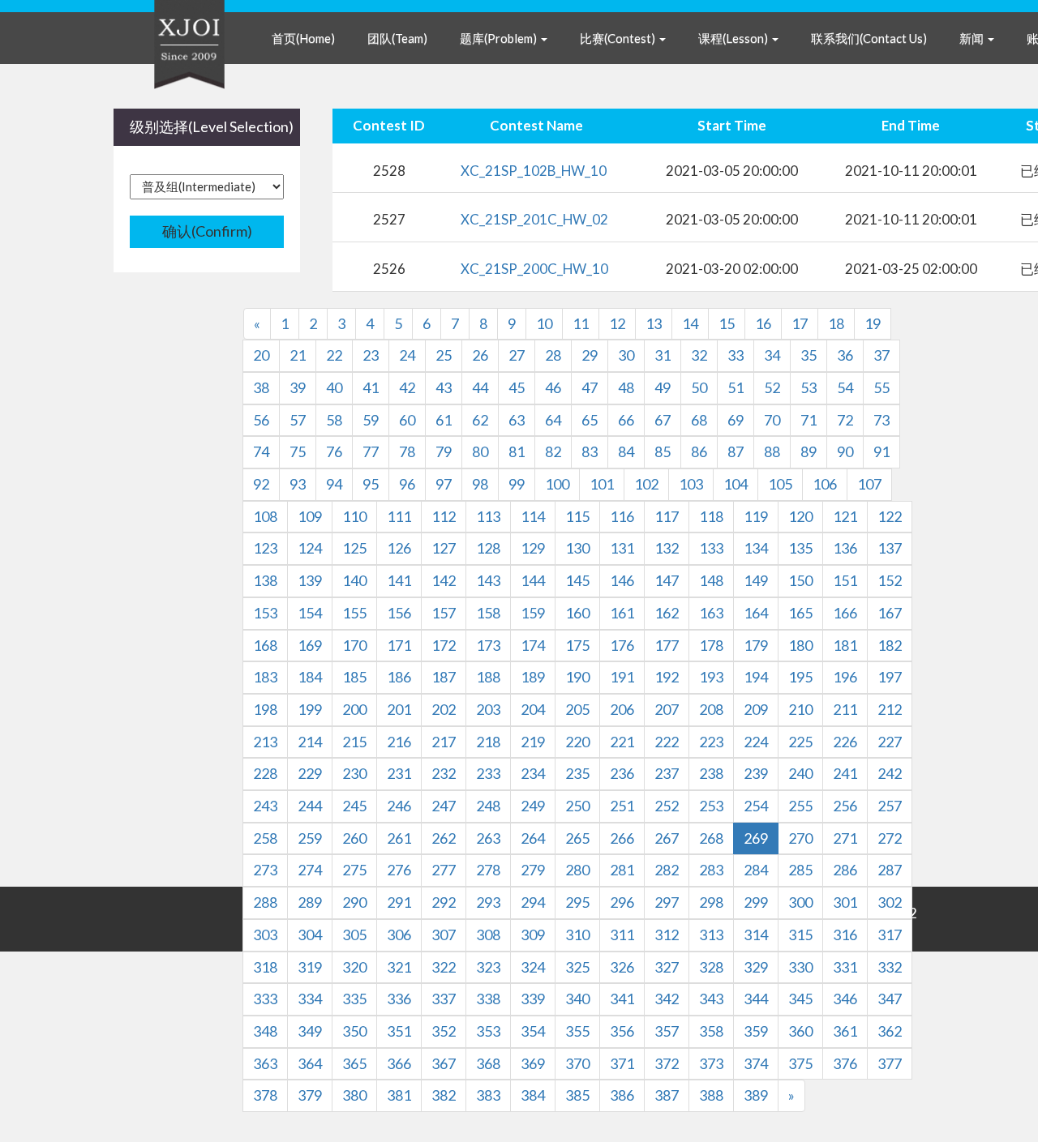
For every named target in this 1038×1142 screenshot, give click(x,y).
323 (488, 967)
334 (310, 998)
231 (399, 773)
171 (399, 645)
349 (310, 1031)
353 (488, 1031)
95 (370, 484)
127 (443, 548)
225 (800, 742)
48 (626, 387)
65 (589, 420)
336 (399, 998)
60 (407, 420)
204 (533, 709)
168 (265, 645)
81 (516, 451)
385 (577, 1095)
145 (577, 580)
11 (581, 323)
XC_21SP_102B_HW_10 (534, 170)
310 (577, 934)
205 (577, 709)
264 (533, 838)
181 (845, 645)
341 (622, 998)
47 (589, 387)
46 (553, 387)
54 (845, 387)
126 (399, 548)
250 (577, 806)
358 (711, 1031)
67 (662, 420)
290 (354, 902)
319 (310, 967)
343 (711, 998)
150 (800, 580)
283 (711, 870)
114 (533, 516)
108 (265, 516)
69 (735, 420)
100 (557, 484)
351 (399, 1031)
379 (310, 1095)
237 (666, 773)
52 (772, 387)
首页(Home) (303, 38)
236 (622, 773)
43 (443, 387)
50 (699, 387)
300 (800, 902)
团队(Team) (397, 38)
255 (800, 806)
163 (711, 613)
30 (626, 355)
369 (533, 1063)
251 (622, 806)
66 (626, 420)
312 (666, 934)
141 (399, 580)
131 (622, 548)
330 (800, 967)
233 (488, 773)
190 (577, 677)
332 (889, 967)
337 (443, 998)
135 (800, 548)
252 (666, 806)
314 (756, 934)
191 (622, 677)
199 (310, 709)
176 (622, 645)
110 (354, 516)
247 (443, 806)
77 (370, 451)
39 (298, 387)
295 (577, 902)
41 (370, 387)
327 (666, 967)
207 (666, 709)
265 (577, 838)
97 (443, 484)
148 (711, 580)
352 (443, 1031)
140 (354, 580)
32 (699, 355)
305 (354, 934)
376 (845, 1063)
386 (622, 1095)
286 (845, 870)
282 (666, 870)
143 (488, 580)
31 (662, 355)
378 (265, 1095)
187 (443, 677)
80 (480, 451)
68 (699, 420)
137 (889, 548)
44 (480, 387)
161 (622, 613)
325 (577, 967)
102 (646, 484)
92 (261, 484)
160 (577, 613)
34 (772, 355)
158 (488, 613)
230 (354, 773)
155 (354, 613)
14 (690, 323)
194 (756, 677)
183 (265, 677)
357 (666, 1031)
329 (756, 967)
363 (265, 1063)
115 (577, 516)
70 (772, 420)
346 (845, 998)
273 (265, 870)
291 (399, 902)
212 (889, 709)
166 (845, 613)
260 (354, 838)
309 (533, 934)
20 (261, 355)
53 (808, 387)
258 (265, 838)
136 (845, 548)
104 (735, 484)
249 (533, 806)
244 (310, 806)
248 (488, 806)
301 (845, 902)
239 (756, 773)
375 (800, 1063)
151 (845, 580)
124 (310, 548)
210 (800, 709)
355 (577, 1031)
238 (711, 773)
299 (756, 902)
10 (544, 323)
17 (799, 323)
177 (666, 645)
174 (533, 645)
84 (626, 451)
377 (889, 1063)
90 (845, 451)
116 (622, 516)
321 (399, 967)
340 (577, 998)
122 (889, 516)
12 (617, 323)
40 (334, 387)
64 (553, 420)
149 (756, 580)
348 (265, 1031)
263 (488, 838)
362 (889, 1031)
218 (488, 742)
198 (265, 709)
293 (488, 902)
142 (443, 580)
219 (533, 742)
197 (889, 677)
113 (488, 516)
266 (622, 838)
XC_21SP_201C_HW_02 (534, 219)
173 (488, 645)
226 (845, 742)
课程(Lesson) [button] (734, 38)
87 (735, 451)
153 (265, 613)
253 (711, 806)
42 (407, 387)
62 (480, 420)
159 (533, 613)
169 (310, 645)
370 (577, 1063)
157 (443, 613)
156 (399, 613)
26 (480, 355)
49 (662, 387)
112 (443, 516)
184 (310, 677)
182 (889, 645)
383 (488, 1095)
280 (577, 870)
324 (533, 967)
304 (310, 934)
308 (488, 934)
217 (443, 742)
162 (666, 613)
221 (622, 742)
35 (808, 355)
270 (800, 838)
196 (845, 677)
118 (711, 516)
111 (399, 516)
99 (516, 484)
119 (756, 516)
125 (354, 548)
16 (763, 323)
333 (265, 998)
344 (756, 998)
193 (711, 677)
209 (756, 709)
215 (354, 742)
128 (488, 548)
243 (265, 806)
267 (666, 838)
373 (711, 1063)
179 (756, 645)
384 (533, 1095)
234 (533, 773)
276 (399, 870)
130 (577, 548)
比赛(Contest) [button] (619, 38)
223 (711, 742)
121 (845, 516)
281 (622, 870)
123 (265, 548)
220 (577, 742)
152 (889, 580)
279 (533, 870)
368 (488, 1063)
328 (711, 967)
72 (845, 420)
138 (265, 580)
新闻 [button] (972, 38)
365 (354, 1063)
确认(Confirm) (207, 231)
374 (756, 1063)
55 (881, 387)
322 (443, 967)
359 (756, 1031)
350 (354, 1031)
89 (808, 451)
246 (399, 806)
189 (533, 677)
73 (881, 420)
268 (711, 838)
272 (889, 838)
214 (310, 742)
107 (869, 484)
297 (666, 902)
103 (691, 484)
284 (756, 870)
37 (881, 355)
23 (370, 355)
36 (845, 355)
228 (265, 773)
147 (666, 580)
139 (310, 580)
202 (443, 709)
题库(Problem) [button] (499, 38)
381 (399, 1095)
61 (443, 420)
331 (845, 967)
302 (889, 902)
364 (310, 1063)
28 (553, 355)
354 (533, 1031)
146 (622, 580)
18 (836, 323)
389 (756, 1095)
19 (872, 323)
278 (488, 870)
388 (711, 1095)
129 (533, 548)
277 (443, 870)
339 (533, 998)
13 (654, 323)
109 (310, 516)
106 (825, 484)
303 (265, 934)
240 (800, 773)
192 (666, 677)
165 (800, 613)
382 (443, 1095)
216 (399, 742)
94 (334, 484)
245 (354, 806)
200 (354, 709)
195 (800, 677)
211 (845, 709)
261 (399, 838)
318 (265, 967)
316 (845, 934)
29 (589, 355)
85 (662, 451)
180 (800, 645)
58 (334, 420)
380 (354, 1095)
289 (310, 902)
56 (261, 420)
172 (443, 645)
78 (407, 451)
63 (516, 420)
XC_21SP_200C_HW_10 (534, 268)
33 (735, 355)
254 (756, 806)
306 (399, 934)
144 (533, 580)
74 (261, 451)
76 (334, 451)
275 (354, 870)
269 (756, 838)
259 (310, 838)
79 (443, 451)
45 (516, 387)
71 (808, 420)
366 (399, 1063)
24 (407, 355)
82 (553, 451)
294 (533, 902)
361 (845, 1031)
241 (845, 773)
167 (889, 613)
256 (845, 806)
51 (735, 387)
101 (602, 484)
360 (800, 1031)
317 (889, 934)
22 (334, 355)
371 (622, 1063)
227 (889, 742)
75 (298, 451)
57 (298, 420)
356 (622, 1031)
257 (889, 806)
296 (622, 902)
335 (354, 998)
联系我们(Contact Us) (869, 38)
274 (310, 870)
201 (399, 709)
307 (443, 934)
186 (399, 677)
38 (261, 387)
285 (800, 870)
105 (780, 484)
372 (666, 1063)
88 (772, 451)
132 (666, 548)
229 (310, 773)
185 (354, 677)
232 (443, 773)
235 (577, 773)
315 (800, 934)
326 (622, 967)
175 (577, 645)
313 (711, 934)
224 (756, 742)
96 (407, 484)
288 (265, 902)
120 (800, 516)
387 (666, 1095)
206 (622, 709)
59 (370, 420)
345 (800, 998)
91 (881, 451)
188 (488, 677)
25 (443, 355)
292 (443, 902)
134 (756, 548)
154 (310, 613)
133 (711, 548)
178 (711, 645)
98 (480, 484)
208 (711, 709)
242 (889, 773)
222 (666, 742)
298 (711, 902)
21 (298, 355)
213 (265, 742)
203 (488, 709)
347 (889, 998)
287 (889, 870)
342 (666, 998)
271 (845, 838)
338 (488, 998)
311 (622, 934)
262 (443, 838)
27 (516, 355)
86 (699, 451)
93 (298, 484)
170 (354, 645)
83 (589, 451)
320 (354, 967)
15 (726, 323)
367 (443, 1063)
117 (666, 516)
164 (756, 613)
